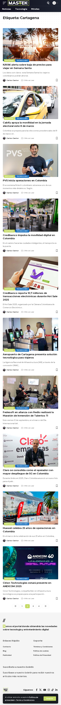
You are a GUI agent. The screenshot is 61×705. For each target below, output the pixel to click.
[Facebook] (36, 690)
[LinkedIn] (56, 690)
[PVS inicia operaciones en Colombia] (30, 160)
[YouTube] (45, 690)
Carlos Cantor (13, 80)
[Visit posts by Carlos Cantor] (4, 80)
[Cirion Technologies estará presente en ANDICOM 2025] (30, 562)
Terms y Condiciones (25, 700)
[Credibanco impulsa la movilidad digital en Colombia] (30, 215)
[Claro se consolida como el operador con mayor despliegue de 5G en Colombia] (30, 450)
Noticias (9, 60)
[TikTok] (52, 690)
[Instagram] (49, 690)
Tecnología (22, 60)
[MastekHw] (18, 3)
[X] (40, 690)
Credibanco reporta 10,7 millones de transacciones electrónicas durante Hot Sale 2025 (30, 296)
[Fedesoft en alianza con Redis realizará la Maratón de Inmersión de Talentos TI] (30, 392)
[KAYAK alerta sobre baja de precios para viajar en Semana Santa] (30, 44)
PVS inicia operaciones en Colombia (25, 180)
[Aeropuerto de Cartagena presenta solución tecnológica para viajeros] (30, 334)
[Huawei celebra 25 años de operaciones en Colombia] (30, 508)
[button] (50, 698)
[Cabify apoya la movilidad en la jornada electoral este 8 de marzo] (30, 102)
